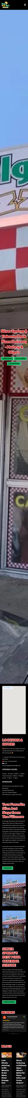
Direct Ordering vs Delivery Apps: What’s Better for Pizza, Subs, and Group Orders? (21, 1071)
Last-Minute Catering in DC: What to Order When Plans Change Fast (5, 1071)
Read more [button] (6, 1029)
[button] (25, 4)
